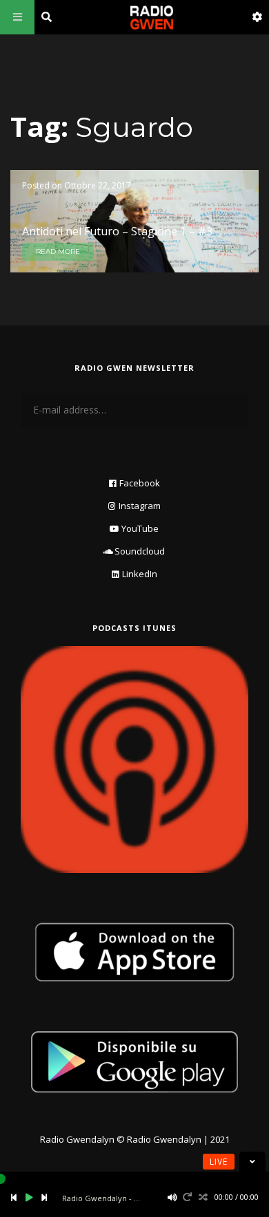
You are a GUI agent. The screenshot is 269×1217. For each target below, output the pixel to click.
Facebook (139, 483)
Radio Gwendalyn (77, 1139)
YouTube (140, 528)
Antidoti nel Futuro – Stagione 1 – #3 (117, 231)
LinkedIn (139, 574)
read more (58, 251)
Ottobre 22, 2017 (97, 185)
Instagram (140, 505)
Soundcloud (139, 551)
